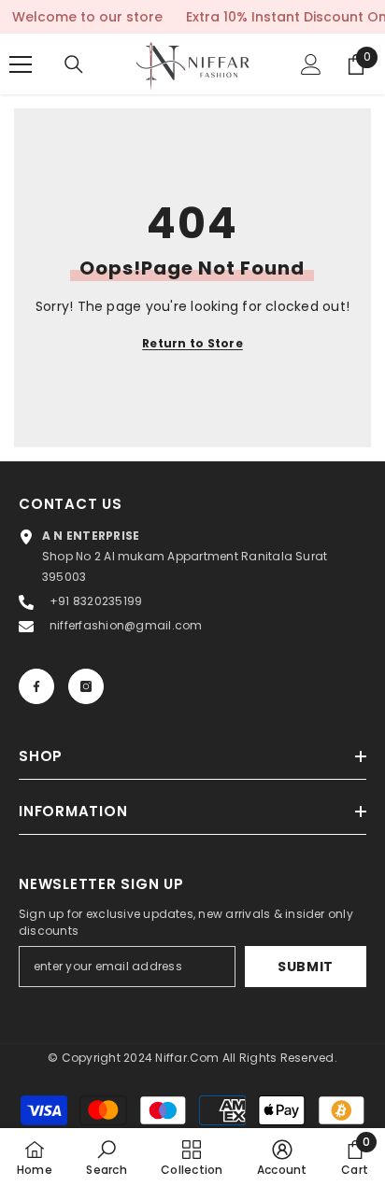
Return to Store (192, 343)
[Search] (74, 64)
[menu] (20, 64)
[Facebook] (36, 686)
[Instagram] (86, 686)
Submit (306, 966)
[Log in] (311, 64)
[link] (106, 1157)
